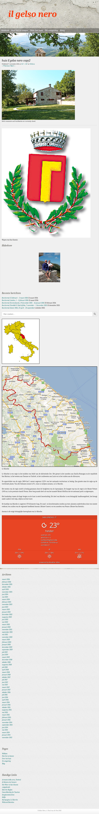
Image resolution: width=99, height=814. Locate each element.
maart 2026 (6, 579)
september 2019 (7, 650)
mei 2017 (5, 685)
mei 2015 (5, 712)
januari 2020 (6, 645)
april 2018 (5, 670)
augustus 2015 (7, 710)
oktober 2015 (6, 707)
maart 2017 (6, 687)
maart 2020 (6, 640)
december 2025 (7, 584)
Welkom (5, 30)
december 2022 (7, 614)
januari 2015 (6, 720)
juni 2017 (5, 682)
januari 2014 (6, 735)
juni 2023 (5, 607)
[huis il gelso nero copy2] (38, 119)
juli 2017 (4, 680)
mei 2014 (5, 730)
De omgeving (51, 30)
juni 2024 (5, 594)
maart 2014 (6, 732)
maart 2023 (6, 609)
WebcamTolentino (8, 802)
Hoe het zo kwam (19, 30)
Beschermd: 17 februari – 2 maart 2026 (15, 298)
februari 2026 (6, 582)
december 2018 (7, 660)
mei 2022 (5, 622)
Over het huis (36, 30)
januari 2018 (6, 675)
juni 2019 (5, 655)
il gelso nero (32, 14)
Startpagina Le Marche (10, 800)
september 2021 (7, 632)
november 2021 (7, 629)
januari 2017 (6, 690)
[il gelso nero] (49, 44)
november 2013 (7, 737)
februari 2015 (6, 717)
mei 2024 (5, 597)
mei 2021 (5, 634)
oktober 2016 (6, 692)
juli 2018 (4, 667)
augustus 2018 (7, 665)
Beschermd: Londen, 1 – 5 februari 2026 (15, 300)
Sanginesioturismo (8, 795)
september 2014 (7, 725)
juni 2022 (5, 619)
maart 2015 (6, 715)
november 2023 (7, 604)
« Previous (6, 65)
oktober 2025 (6, 587)
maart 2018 (6, 672)
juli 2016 (4, 695)
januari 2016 (6, 705)
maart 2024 (6, 599)
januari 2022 (6, 627)
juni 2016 (5, 697)
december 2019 (7, 647)
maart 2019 (6, 657)
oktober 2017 (6, 677)
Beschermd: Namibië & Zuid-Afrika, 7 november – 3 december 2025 (24, 305)
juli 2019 (4, 652)
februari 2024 (6, 602)
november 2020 (7, 637)
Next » (12, 65)
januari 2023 (6, 612)
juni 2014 (5, 727)
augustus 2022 (7, 617)
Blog (62, 30)
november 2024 (7, 592)
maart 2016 (6, 702)
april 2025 (5, 589)
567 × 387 (24, 64)
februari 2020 (6, 642)
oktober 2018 (6, 662)
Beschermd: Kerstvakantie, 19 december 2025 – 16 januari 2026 (23, 303)
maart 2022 (6, 624)
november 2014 (7, 722)
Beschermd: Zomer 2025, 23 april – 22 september (18, 308)
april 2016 (5, 700)
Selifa (4, 797)
